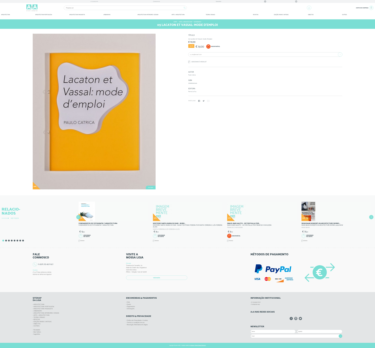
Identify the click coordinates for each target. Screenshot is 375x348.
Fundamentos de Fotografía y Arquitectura (98, 223)
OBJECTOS (311, 14)
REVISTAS (255, 14)
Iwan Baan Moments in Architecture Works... (320, 223)
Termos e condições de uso (136, 322)
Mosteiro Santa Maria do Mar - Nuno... (169, 223)
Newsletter (218, 1)
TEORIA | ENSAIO (39, 317)
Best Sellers (37, 332)
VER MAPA (156, 278)
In (296, 1)
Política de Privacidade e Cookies (137, 320)
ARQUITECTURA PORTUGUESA (43, 306)
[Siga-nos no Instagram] (295, 318)
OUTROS (344, 14)
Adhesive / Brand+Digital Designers (198, 345)
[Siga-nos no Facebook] (291, 318)
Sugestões (36, 334)
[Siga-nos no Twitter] (300, 318)
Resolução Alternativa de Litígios (137, 325)
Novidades (36, 330)
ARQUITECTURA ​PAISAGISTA (77, 14)
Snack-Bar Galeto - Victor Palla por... (243, 223)
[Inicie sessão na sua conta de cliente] (309, 8)
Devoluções (130, 309)
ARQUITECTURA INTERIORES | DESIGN (46, 313)
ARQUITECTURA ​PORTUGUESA (43, 14)
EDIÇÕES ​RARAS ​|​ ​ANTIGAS (281, 14)
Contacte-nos (156, 1)
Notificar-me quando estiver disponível (340, 54)
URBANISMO (37, 311)
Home (175, 21)
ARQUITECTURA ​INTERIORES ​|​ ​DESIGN (148, 14)
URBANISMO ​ (107, 14)
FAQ (128, 302)
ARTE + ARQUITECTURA (41, 315)
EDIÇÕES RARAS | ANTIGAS (42, 322)
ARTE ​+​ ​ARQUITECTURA (178, 14)
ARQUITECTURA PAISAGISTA (43, 309)
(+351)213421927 (45, 264)
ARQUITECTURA (5, 14)
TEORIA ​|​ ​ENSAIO (210, 14)
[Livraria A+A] (32, 8)
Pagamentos (131, 306)
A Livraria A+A (94, 1)
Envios (129, 304)
